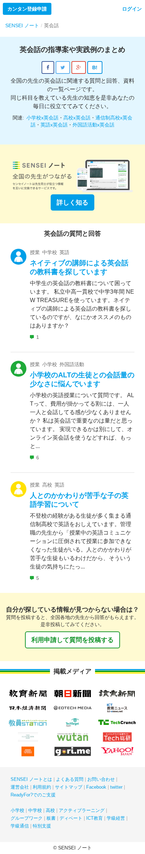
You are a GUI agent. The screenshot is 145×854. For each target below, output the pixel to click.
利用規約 (42, 787)
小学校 (17, 810)
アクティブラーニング (82, 810)
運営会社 (20, 787)
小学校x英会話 (42, 117)
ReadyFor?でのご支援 (33, 794)
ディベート (70, 818)
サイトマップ (68, 787)
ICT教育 (94, 818)
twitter (116, 787)
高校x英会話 (76, 117)
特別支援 (42, 826)
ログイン (132, 9)
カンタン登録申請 (27, 9)
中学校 (35, 810)
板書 (51, 818)
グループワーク (27, 818)
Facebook (96, 787)
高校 (50, 810)
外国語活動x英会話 (93, 125)
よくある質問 (69, 779)
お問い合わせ (101, 779)
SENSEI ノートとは (31, 779)
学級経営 (116, 818)
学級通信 (20, 826)
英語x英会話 (54, 125)
